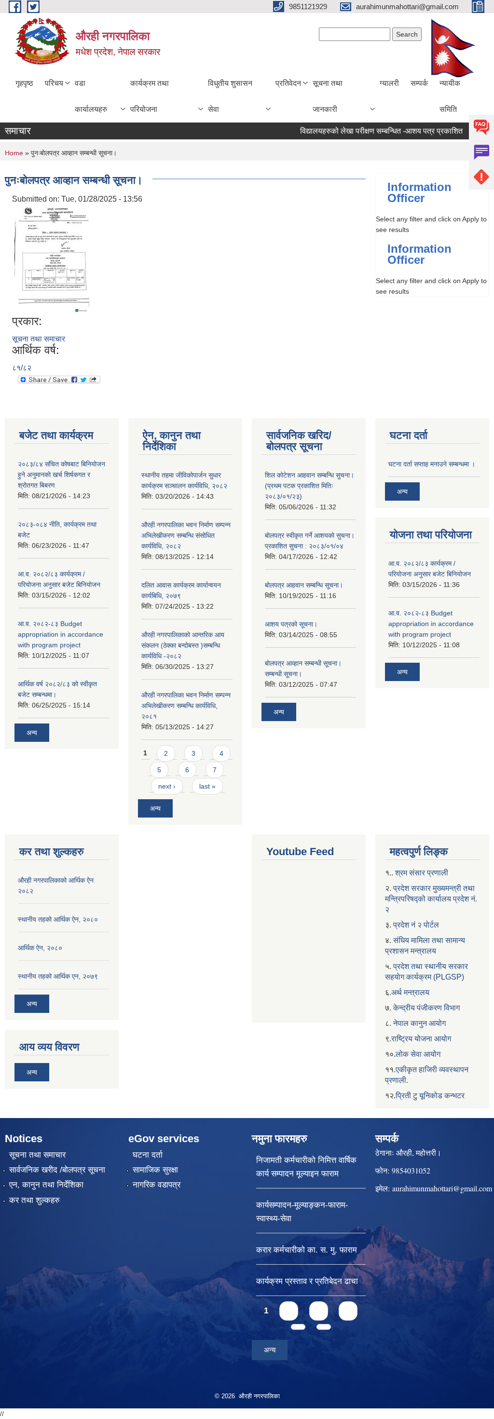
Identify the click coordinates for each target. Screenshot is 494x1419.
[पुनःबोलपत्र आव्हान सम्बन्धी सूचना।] (51, 259)
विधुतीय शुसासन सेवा (230, 96)
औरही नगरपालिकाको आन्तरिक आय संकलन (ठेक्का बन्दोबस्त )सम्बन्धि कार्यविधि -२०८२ (182, 645)
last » (207, 786)
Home (14, 153)
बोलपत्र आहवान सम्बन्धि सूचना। (304, 585)
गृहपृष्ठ (24, 83)
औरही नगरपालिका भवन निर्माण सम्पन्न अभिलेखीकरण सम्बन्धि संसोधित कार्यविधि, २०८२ (186, 535)
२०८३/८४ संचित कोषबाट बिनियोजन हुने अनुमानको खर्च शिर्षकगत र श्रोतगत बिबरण (61, 474)
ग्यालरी (389, 83)
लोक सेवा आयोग (418, 1054)
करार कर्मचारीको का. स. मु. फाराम (306, 1250)
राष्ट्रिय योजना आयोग (421, 1039)
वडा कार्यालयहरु (91, 96)
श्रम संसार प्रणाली (421, 873)
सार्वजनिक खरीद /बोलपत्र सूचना (57, 1169)
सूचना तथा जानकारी (328, 96)
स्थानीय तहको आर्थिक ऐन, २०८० (58, 919)
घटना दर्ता (148, 1155)
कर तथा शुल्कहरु (34, 1200)
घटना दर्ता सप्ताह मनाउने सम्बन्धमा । (431, 464)
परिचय (54, 83)
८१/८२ (21, 368)
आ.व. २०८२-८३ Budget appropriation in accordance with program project (60, 634)
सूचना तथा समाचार (38, 339)
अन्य (32, 733)
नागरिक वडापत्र (156, 1184)
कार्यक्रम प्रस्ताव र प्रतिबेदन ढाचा (307, 1281)
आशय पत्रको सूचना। (291, 624)
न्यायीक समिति (449, 96)
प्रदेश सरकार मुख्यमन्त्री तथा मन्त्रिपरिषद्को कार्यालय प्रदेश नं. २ (431, 899)
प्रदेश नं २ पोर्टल (416, 925)
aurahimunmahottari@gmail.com (442, 1188)
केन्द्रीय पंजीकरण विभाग (426, 1008)
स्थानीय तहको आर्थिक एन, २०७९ (58, 976)
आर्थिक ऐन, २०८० (40, 948)
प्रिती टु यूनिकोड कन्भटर (430, 1096)
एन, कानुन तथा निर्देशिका (46, 1184)
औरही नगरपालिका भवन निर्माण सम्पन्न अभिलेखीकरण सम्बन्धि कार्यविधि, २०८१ (186, 705)
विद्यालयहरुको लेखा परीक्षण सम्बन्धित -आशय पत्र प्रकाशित (367, 131)
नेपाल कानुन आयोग (419, 1023)
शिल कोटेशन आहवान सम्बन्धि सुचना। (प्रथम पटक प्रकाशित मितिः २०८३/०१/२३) (309, 485)
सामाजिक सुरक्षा (155, 1169)
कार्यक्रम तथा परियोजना (149, 96)
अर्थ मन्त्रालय (410, 992)
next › (167, 786)
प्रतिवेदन (288, 83)
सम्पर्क (419, 83)
